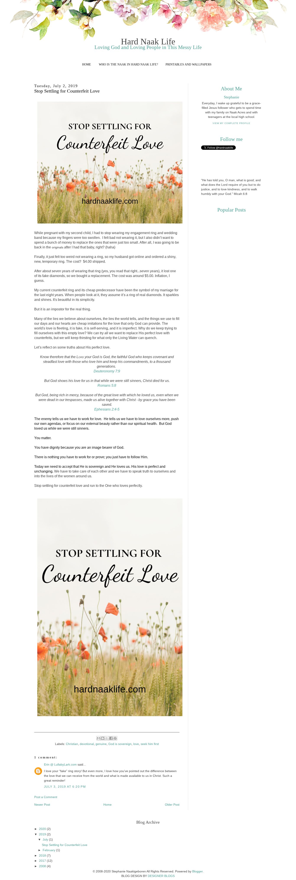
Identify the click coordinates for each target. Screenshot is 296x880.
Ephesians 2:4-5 (106, 409)
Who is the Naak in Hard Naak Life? (128, 64)
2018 (43, 855)
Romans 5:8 (107, 385)
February (49, 850)
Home (86, 64)
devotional (87, 744)
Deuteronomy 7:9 (107, 371)
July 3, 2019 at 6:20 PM (65, 786)
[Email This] (98, 738)
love (136, 744)
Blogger (197, 871)
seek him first (150, 744)
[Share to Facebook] (111, 738)
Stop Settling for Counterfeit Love (64, 845)
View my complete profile (231, 123)
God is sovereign (120, 744)
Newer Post (42, 804)
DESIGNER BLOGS (161, 876)
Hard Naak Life (148, 41)
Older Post (172, 804)
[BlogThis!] (103, 738)
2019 (43, 834)
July (46, 839)
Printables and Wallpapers (188, 64)
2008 (43, 866)
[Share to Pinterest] (115, 738)
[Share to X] (107, 738)
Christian (72, 744)
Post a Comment (45, 797)
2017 (43, 860)
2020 (43, 829)
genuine (101, 744)
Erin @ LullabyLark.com (60, 764)
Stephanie (231, 97)
